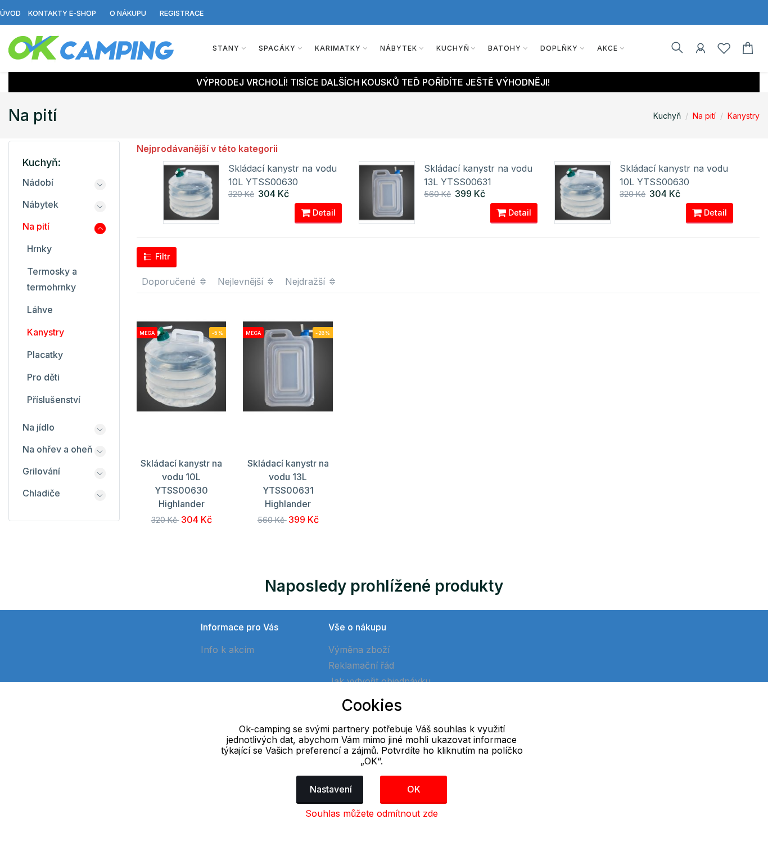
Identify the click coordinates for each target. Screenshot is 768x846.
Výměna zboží (359, 649)
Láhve (40, 309)
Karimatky (338, 48)
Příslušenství (53, 399)
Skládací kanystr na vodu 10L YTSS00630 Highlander (282, 182)
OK (414, 789)
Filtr (161, 256)
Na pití (704, 115)
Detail (323, 212)
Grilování (41, 471)
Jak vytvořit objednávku (379, 681)
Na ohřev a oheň (57, 449)
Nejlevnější (242, 281)
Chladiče (41, 493)
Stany (226, 48)
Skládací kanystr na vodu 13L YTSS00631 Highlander (478, 182)
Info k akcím (227, 649)
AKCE (607, 48)
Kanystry (744, 115)
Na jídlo (38, 427)
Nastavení (331, 789)
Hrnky (39, 248)
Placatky (45, 354)
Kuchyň (452, 48)
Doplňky (559, 48)
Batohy (504, 48)
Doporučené (170, 281)
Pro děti (43, 377)
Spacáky (277, 48)
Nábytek (398, 48)
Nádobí (37, 182)
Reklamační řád (361, 665)
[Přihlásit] (700, 50)
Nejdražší (306, 281)
